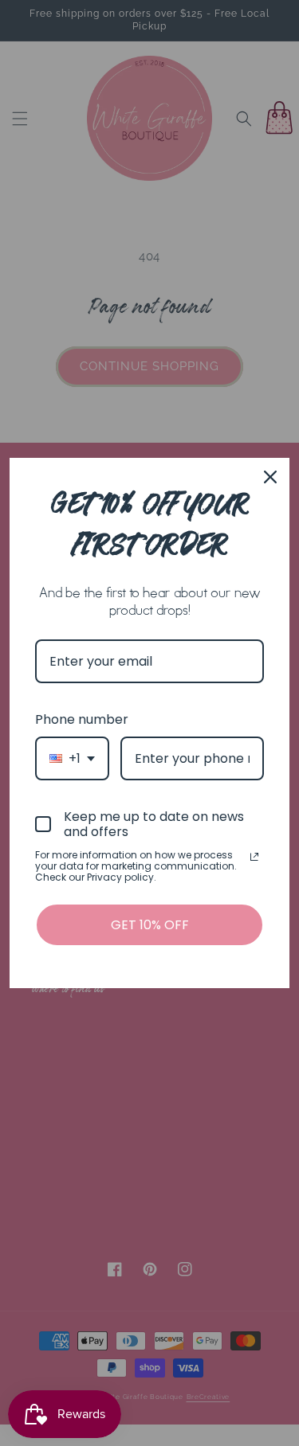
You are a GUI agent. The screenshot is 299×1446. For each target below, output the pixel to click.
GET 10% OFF (150, 925)
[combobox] (72, 758)
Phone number (81, 719)
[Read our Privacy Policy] (254, 856)
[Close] (270, 477)
